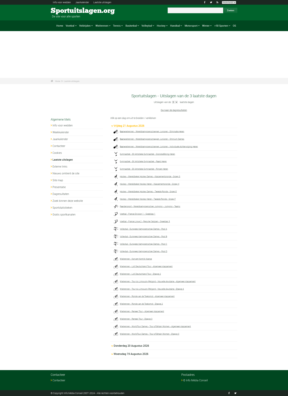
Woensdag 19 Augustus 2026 (131, 354)
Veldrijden (85, 25)
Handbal (175, 25)
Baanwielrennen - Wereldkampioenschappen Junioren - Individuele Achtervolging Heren (159, 146)
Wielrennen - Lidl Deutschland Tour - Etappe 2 (140, 273)
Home (59, 25)
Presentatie (59, 187)
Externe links (59, 166)
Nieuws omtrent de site (65, 173)
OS (234, 25)
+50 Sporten (221, 25)
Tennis (117, 25)
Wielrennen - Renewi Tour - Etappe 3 (136, 318)
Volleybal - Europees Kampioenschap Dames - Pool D (143, 251)
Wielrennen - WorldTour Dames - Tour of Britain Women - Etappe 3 (149, 333)
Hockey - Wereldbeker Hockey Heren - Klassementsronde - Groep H (149, 184)
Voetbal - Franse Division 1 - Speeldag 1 (137, 213)
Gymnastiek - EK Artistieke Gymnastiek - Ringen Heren (144, 168)
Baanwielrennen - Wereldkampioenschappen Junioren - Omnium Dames (152, 139)
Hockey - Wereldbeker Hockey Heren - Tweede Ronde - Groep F (148, 199)
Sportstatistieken (62, 207)
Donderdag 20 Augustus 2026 (131, 346)
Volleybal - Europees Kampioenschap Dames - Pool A (143, 229)
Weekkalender (60, 132)
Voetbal (70, 25)
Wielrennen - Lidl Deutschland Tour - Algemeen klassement (146, 266)
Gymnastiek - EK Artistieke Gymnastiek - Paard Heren (143, 161)
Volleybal (147, 25)
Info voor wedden (62, 2)
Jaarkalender (82, 2)
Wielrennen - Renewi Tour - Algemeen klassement (142, 311)
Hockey (161, 25)
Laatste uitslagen (102, 2)
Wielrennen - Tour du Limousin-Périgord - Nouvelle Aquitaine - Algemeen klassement (158, 281)
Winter (206, 25)
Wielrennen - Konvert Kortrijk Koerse (136, 258)
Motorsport (191, 25)
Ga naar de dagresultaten (174, 110)
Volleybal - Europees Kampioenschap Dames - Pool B (143, 236)
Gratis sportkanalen (64, 214)
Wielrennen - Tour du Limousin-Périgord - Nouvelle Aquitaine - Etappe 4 (152, 289)
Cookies (57, 153)
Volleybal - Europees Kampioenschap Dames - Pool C (143, 244)
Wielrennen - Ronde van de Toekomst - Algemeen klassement (147, 296)
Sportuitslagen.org (63, 10)
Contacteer (58, 146)
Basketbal (131, 25)
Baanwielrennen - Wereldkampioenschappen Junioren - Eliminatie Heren (152, 131)
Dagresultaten (60, 194)
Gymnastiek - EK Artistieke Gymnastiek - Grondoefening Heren (147, 154)
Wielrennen (102, 25)
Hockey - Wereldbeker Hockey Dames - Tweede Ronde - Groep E (148, 191)
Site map (57, 180)
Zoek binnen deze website (67, 201)
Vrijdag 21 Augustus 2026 (129, 126)
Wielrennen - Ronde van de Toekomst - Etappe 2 (141, 303)
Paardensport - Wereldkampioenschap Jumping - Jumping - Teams (150, 206)
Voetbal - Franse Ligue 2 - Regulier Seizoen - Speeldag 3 (145, 221)
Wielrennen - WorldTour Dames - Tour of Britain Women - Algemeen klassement (155, 326)
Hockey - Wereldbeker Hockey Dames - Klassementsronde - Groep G (150, 176)
